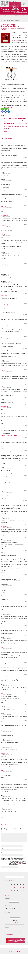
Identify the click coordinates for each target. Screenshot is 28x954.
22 (20, 890)
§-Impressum (4, 18)
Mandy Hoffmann (5, 406)
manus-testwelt (9, 107)
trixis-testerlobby (15, 40)
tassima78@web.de (10, 766)
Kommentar (3, 831)
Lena (2, 603)
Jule (2, 647)
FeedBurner (17, 922)
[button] (2, 111)
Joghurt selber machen (10, 930)
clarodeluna (3, 225)
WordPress (19, 951)
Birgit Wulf (3, 206)
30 (23, 892)
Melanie (2, 439)
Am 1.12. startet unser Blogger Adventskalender (15, 118)
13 (14, 889)
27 (14, 892)
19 (11, 890)
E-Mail (2, 848)
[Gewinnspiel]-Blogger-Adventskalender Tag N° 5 (10, 25)
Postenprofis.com (9, 934)
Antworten (25, 157)
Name (2, 844)
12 (11, 889)
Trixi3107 (3, 370)
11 (8, 889)
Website (2, 852)
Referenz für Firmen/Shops (7, 20)
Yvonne (2, 386)
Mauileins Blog (9, 2)
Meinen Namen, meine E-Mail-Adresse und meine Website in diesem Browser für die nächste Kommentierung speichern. (13, 859)
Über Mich (17, 18)
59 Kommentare (13, 28)
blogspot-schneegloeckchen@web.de (9, 435)
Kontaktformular (19, 15)
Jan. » (9, 895)
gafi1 (2, 770)
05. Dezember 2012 (5, 28)
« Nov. (5, 895)
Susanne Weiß (4, 295)
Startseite (3, 15)
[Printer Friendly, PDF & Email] (5, 109)
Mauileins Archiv (7, 908)
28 (17, 892)
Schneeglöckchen (5, 427)
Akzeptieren (15, 9)
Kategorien (6, 901)
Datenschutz (18, 20)
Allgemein (23, 28)
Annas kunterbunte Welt (6, 451)
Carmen (3, 234)
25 (8, 892)
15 (20, 889)
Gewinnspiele (3, 29)
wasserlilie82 (4, 476)
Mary (2, 693)
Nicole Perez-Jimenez (6, 304)
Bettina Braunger (4, 215)
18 (8, 890)
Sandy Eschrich (4, 526)
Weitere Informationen (16, 8)
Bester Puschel (4, 753)
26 (11, 892)
